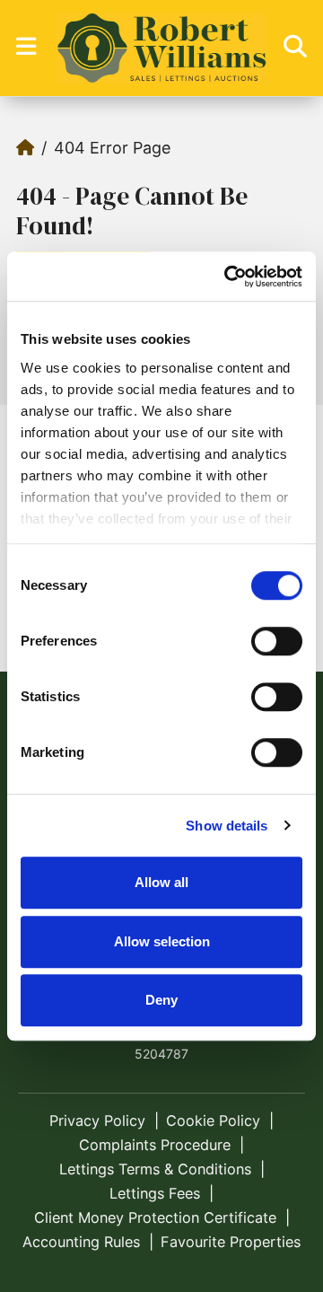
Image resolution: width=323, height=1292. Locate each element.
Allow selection (162, 941)
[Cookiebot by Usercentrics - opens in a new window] (227, 276)
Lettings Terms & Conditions (155, 1169)
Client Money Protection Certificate (155, 1217)
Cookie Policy (213, 1120)
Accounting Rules (81, 1242)
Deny (161, 999)
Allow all (161, 882)
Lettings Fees (154, 1193)
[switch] (276, 641)
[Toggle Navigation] (26, 46)
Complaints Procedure (155, 1145)
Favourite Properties (231, 1242)
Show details (226, 825)
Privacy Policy (97, 1120)
